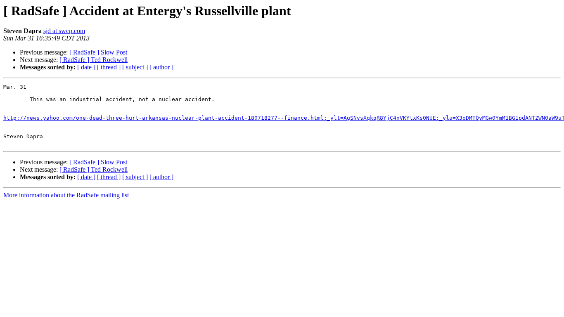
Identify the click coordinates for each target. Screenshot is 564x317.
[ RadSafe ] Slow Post (98, 52)
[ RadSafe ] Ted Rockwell (93, 59)
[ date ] (86, 67)
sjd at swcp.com (64, 30)
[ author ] (161, 67)
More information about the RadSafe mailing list (66, 195)
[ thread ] (109, 67)
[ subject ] (135, 67)
